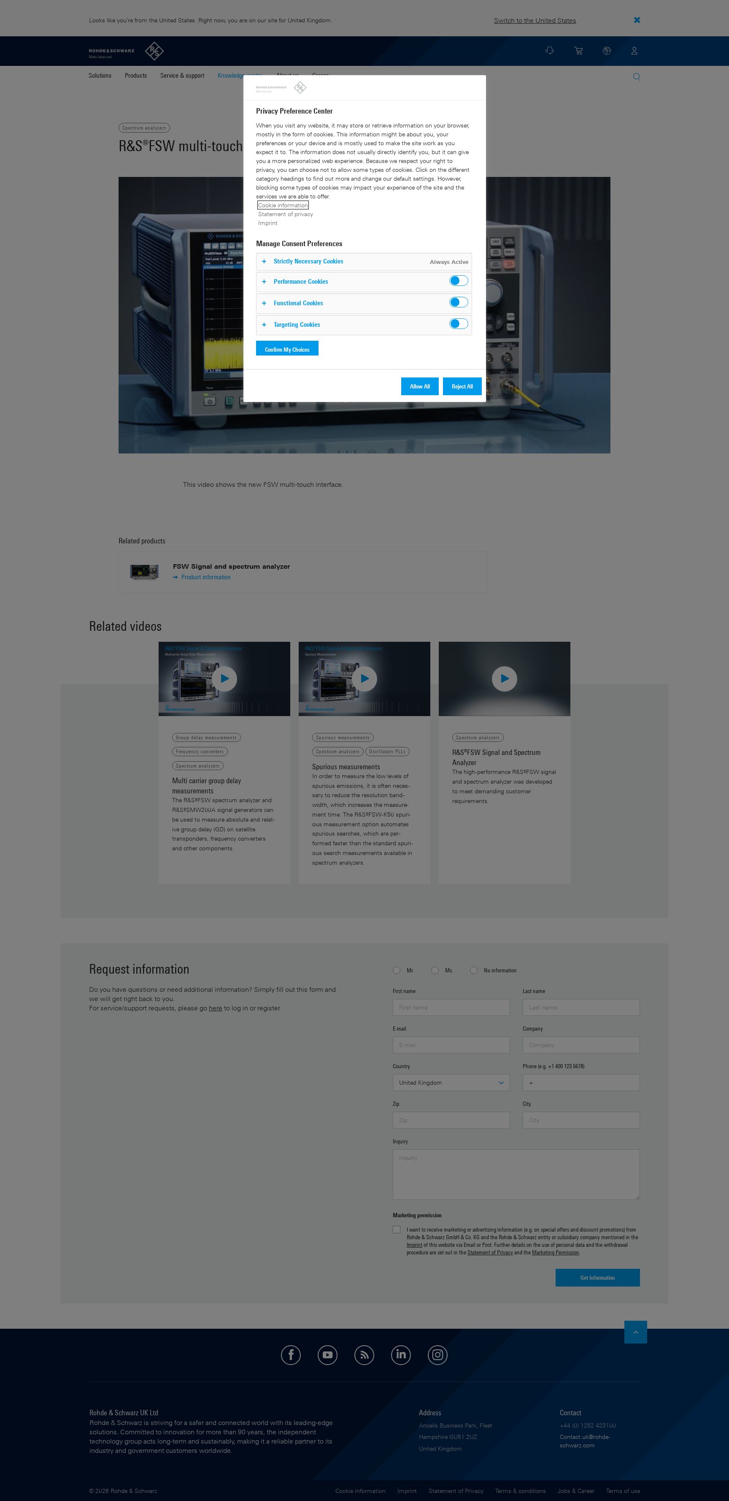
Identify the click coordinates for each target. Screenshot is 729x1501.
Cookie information (283, 205)
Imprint (268, 222)
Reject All (462, 386)
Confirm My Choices (287, 349)
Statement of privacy (285, 213)
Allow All (420, 386)
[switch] (458, 280)
